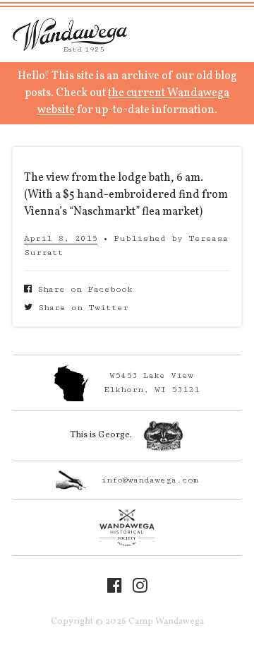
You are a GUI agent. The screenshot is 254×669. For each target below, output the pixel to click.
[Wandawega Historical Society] (127, 527)
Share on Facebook (82, 289)
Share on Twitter (80, 307)
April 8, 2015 (60, 238)
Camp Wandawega (70, 34)
